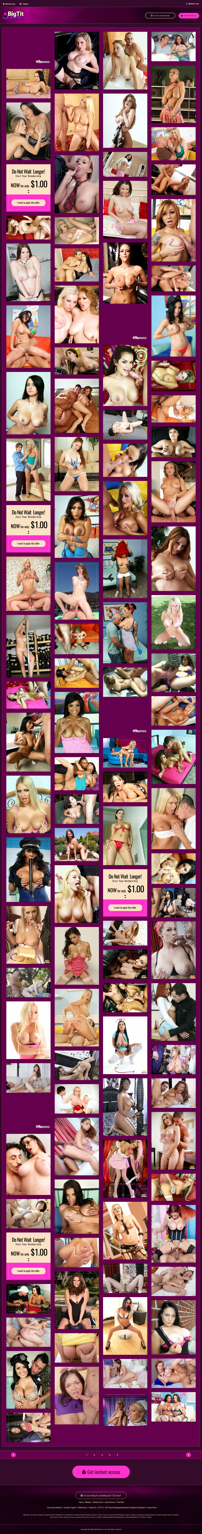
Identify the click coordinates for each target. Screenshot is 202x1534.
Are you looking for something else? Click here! (102, 1495)
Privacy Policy (152, 1507)
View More (120, 1502)
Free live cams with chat (162, 15)
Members (88, 1502)
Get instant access (190, 15)
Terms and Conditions (54, 1507)
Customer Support (70, 1507)
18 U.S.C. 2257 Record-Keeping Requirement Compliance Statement (121, 1507)
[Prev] (13, 1454)
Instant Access (110, 1502)
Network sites (10, 3)
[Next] (188, 1454)
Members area (194, 3)
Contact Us (92, 1507)
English (25, 3)
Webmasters (82, 1507)
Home (81, 1502)
